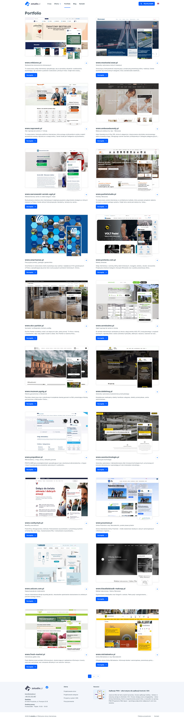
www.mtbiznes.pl (38, 64)
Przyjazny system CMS (71, 698)
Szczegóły (30, 75)
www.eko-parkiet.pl (38, 326)
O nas (49, 4)
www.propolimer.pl (40, 458)
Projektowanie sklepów (71, 694)
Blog (74, 4)
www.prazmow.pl (115, 524)
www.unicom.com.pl (35, 589)
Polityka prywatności (144, 716)
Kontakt (82, 4)
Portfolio (67, 4)
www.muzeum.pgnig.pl (36, 392)
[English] (158, 4)
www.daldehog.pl (112, 392)
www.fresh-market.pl (35, 655)
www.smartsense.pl (38, 261)
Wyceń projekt (148, 3)
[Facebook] (46, 687)
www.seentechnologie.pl (107, 458)
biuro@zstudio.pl (30, 694)
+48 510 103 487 (30, 696)
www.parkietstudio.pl (106, 195)
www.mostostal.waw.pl (109, 64)
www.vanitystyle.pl (34, 524)
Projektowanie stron (70, 691)
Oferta (56, 4)
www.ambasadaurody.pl (108, 129)
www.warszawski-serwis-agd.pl (40, 195)
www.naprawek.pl (36, 129)
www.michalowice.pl (108, 655)
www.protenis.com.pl (106, 261)
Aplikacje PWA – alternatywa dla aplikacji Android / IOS (129, 691)
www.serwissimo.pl (107, 326)
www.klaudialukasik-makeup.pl (110, 589)
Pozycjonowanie (69, 701)
